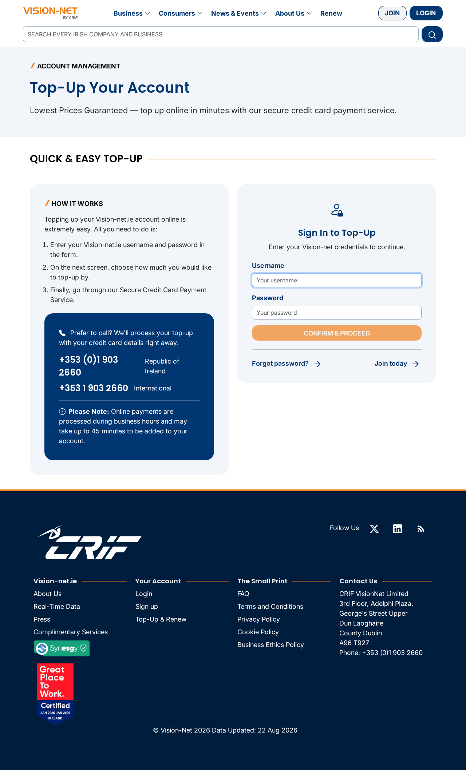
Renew (331, 13)
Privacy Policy (258, 619)
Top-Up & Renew (160, 619)
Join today (391, 363)
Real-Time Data (56, 606)
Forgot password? (280, 363)
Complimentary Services (70, 632)
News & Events (235, 13)
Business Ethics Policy (270, 644)
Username (268, 265)
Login (426, 13)
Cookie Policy (258, 632)
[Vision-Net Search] (50, 13)
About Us (289, 13)
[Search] (432, 34)
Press (41, 619)
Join (392, 13)
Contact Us (358, 581)
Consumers (177, 13)
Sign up (146, 606)
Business (128, 13)
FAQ (243, 594)
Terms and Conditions (270, 606)
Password (267, 298)
